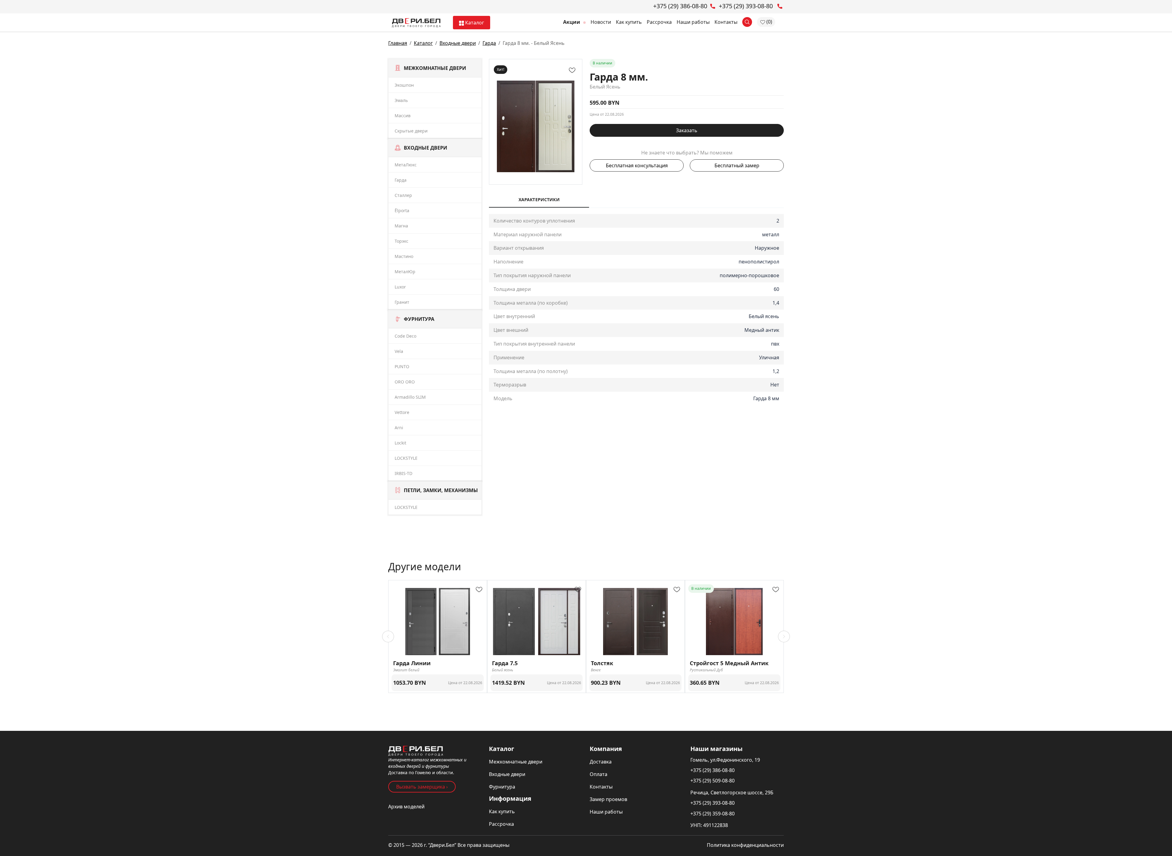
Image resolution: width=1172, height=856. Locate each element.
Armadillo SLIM (410, 397)
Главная (397, 43)
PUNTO (402, 366)
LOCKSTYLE (406, 458)
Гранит (402, 302)
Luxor (400, 287)
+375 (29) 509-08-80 (712, 780)
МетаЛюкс (406, 165)
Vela (399, 351)
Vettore (402, 412)
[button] (388, 636)
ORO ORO (405, 382)
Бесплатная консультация (637, 165)
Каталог (474, 22)
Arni (399, 427)
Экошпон (404, 85)
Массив (403, 115)
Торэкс (401, 241)
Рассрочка (659, 22)
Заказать (686, 130)
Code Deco (405, 336)
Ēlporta (402, 210)
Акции (572, 22)
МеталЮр (405, 271)
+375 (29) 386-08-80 (712, 770)
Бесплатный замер (736, 165)
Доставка (601, 761)
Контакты (725, 22)
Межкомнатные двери (515, 761)
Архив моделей (406, 806)
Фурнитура (502, 786)
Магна (401, 226)
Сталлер (403, 195)
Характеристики (539, 199)
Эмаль (401, 100)
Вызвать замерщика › (422, 786)
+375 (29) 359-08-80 (712, 813)
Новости (601, 22)
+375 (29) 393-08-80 (712, 803)
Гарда (489, 43)
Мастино (404, 256)
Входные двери (458, 43)
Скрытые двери (411, 131)
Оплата (598, 774)
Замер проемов (608, 799)
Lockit (400, 443)
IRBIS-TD (403, 473)
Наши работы (693, 22)
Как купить (629, 22)
